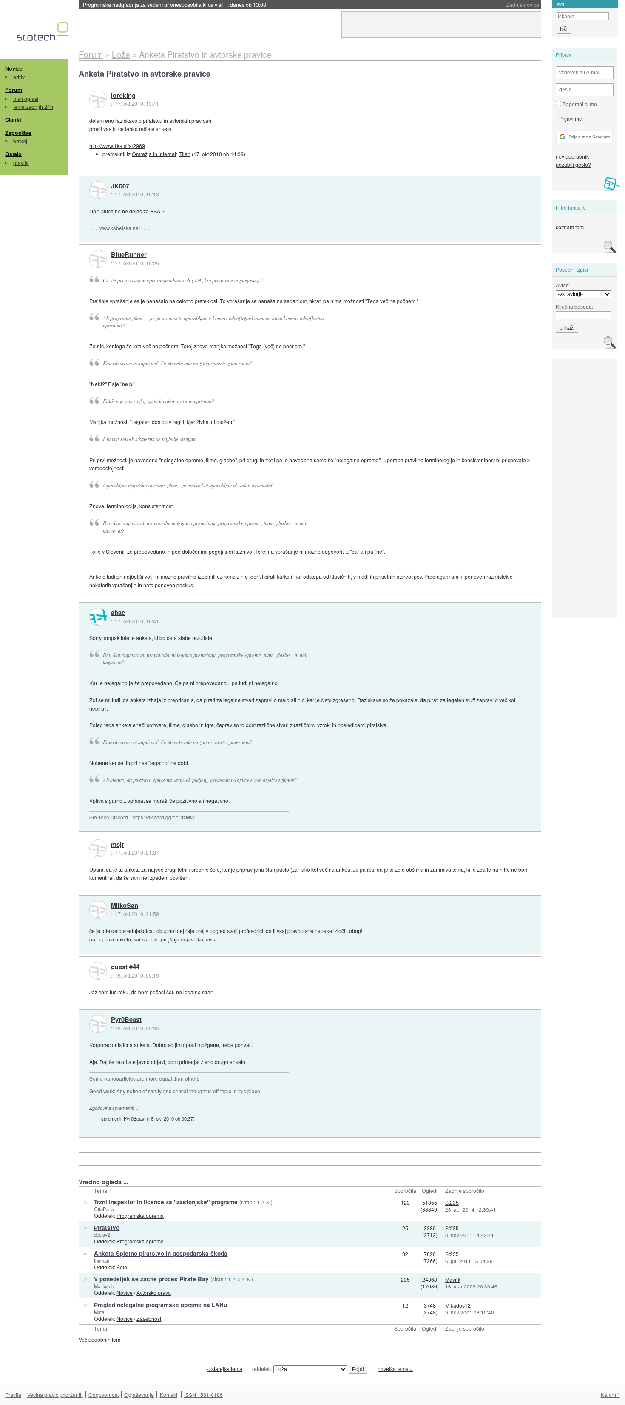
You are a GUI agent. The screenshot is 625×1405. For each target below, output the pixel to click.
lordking (123, 95)
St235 (452, 1202)
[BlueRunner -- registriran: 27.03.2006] (98, 259)
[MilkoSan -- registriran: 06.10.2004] (98, 910)
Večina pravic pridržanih (55, 1394)
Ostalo (13, 154)
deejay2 (102, 1234)
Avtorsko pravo (153, 1292)
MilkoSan (124, 906)
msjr (117, 844)
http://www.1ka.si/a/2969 (117, 145)
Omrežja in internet (154, 153)
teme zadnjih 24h (33, 106)
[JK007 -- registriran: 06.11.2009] (98, 190)
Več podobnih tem (99, 1339)
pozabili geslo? (573, 164)
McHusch (104, 1286)
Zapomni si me (579, 104)
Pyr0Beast (126, 1019)
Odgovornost (103, 1394)
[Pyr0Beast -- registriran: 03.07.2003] (98, 1024)
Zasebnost (148, 1318)
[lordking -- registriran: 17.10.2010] (98, 99)
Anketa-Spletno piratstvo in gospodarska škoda (160, 1253)
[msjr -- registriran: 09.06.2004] (98, 848)
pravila (21, 162)
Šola (121, 1267)
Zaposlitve (18, 133)
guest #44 (125, 967)
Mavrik (452, 1279)
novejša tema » (395, 1368)
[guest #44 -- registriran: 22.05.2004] (98, 971)
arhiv (19, 76)
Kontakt (168, 1394)
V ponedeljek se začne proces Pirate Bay (151, 1279)
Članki (13, 119)
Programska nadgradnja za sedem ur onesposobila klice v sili (174, 4)
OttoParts (104, 1209)
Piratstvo (106, 1227)
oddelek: (262, 1368)
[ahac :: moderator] (98, 617)
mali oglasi (25, 98)
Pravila (13, 1394)
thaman (101, 1260)
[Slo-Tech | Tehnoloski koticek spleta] (43, 33)
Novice (14, 68)
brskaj (20, 141)
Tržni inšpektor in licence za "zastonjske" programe (166, 1202)
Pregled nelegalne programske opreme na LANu (160, 1305)
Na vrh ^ (610, 1394)
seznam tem (570, 226)
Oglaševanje (139, 1394)
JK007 (120, 186)
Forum (13, 90)
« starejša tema (224, 1368)
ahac (118, 613)
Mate (99, 1311)
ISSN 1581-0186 (203, 1394)
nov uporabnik (572, 156)
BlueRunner (129, 254)
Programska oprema (140, 1215)
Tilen (184, 153)
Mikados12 (458, 1305)
